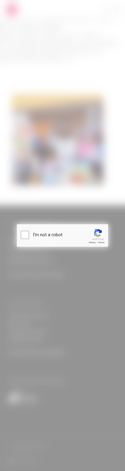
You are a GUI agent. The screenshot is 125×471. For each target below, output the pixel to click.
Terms (101, 242)
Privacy (92, 242)
